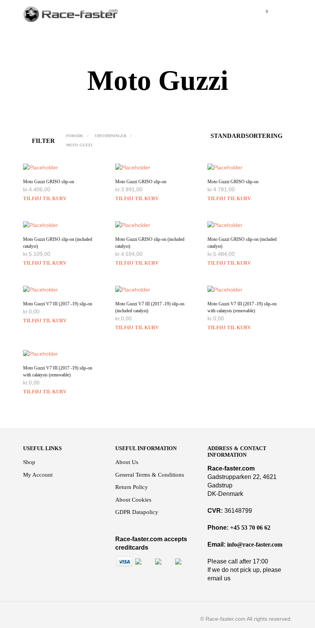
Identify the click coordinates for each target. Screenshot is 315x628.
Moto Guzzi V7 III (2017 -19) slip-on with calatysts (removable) (242, 307)
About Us (126, 462)
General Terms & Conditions (149, 475)
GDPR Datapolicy (136, 512)
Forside (74, 136)
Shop (29, 462)
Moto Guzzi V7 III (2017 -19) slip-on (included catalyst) (149, 307)
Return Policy (131, 487)
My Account (38, 475)
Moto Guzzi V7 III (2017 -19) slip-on (57, 304)
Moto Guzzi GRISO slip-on (48, 181)
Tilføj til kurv (44, 198)
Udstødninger (110, 136)
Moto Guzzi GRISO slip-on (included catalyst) (57, 243)
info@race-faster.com (254, 544)
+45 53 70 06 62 (250, 527)
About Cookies (133, 500)
